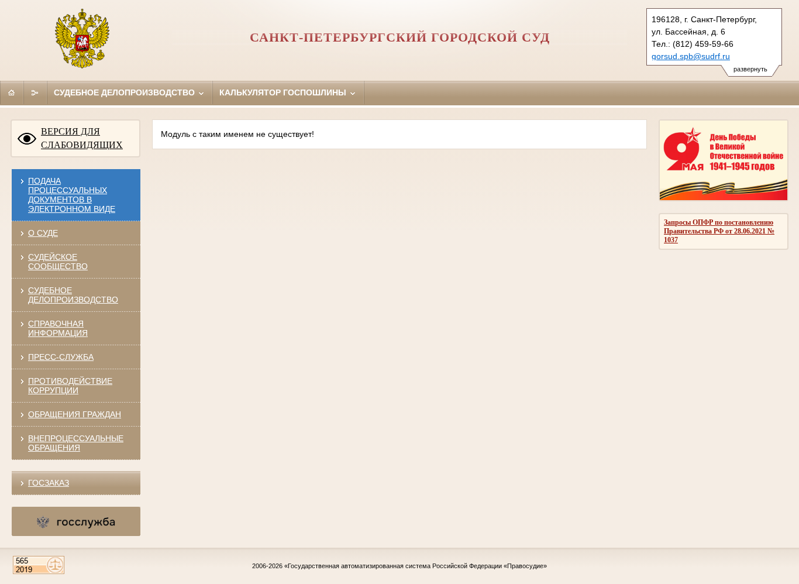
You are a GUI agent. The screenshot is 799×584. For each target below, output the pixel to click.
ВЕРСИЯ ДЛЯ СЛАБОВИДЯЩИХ (82, 138)
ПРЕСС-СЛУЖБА (61, 357)
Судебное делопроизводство (125, 92)
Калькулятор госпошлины (284, 92)
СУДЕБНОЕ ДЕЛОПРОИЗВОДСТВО (73, 295)
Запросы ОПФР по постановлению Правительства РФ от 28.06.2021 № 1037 (719, 231)
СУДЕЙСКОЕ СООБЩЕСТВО (58, 261)
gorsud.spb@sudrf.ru (691, 56)
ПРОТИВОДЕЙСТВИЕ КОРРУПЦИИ (70, 385)
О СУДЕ (43, 233)
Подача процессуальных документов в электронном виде (71, 195)
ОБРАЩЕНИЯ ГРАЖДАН (74, 414)
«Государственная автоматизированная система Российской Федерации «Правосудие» (415, 565)
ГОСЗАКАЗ (48, 482)
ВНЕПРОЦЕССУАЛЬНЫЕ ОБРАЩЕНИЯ (75, 443)
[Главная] (11, 92)
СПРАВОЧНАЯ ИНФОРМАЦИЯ (58, 328)
